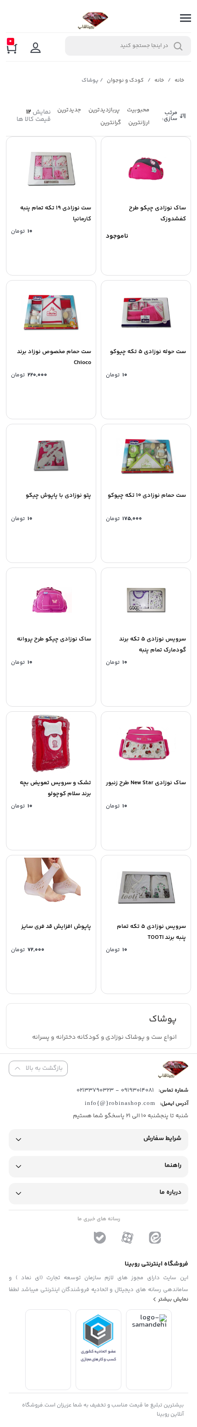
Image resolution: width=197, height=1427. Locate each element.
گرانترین (110, 122)
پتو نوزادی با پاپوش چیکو (58, 495)
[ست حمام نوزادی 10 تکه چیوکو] (146, 456)
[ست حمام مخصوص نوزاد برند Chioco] (51, 312)
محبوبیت (138, 110)
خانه (179, 80)
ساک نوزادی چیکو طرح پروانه (54, 639)
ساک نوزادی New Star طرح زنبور (146, 782)
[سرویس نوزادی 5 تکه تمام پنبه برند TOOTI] (146, 887)
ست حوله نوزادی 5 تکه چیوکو (148, 351)
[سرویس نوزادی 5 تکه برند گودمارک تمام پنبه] (146, 600)
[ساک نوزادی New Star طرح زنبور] (146, 743)
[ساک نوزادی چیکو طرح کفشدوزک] (146, 168)
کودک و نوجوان (125, 80)
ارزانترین (138, 122)
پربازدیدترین (104, 110)
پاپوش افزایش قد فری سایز (56, 926)
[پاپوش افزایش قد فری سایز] (51, 887)
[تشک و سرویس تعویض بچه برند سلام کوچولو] (51, 743)
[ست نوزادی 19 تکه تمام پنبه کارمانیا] (51, 168)
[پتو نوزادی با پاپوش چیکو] (51, 456)
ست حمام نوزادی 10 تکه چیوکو (147, 495)
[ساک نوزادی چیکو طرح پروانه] (51, 600)
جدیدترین (69, 110)
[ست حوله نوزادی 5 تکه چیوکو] (146, 312)
